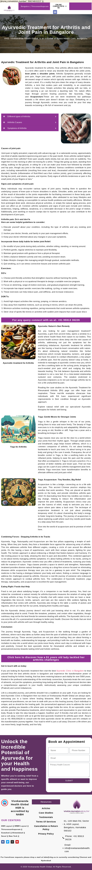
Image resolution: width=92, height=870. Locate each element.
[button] (55, 12)
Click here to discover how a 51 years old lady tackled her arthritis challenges (46, 658)
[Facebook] (3, 842)
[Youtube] (17, 842)
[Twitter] (7, 842)
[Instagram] (12, 842)
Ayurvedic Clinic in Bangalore (70, 671)
